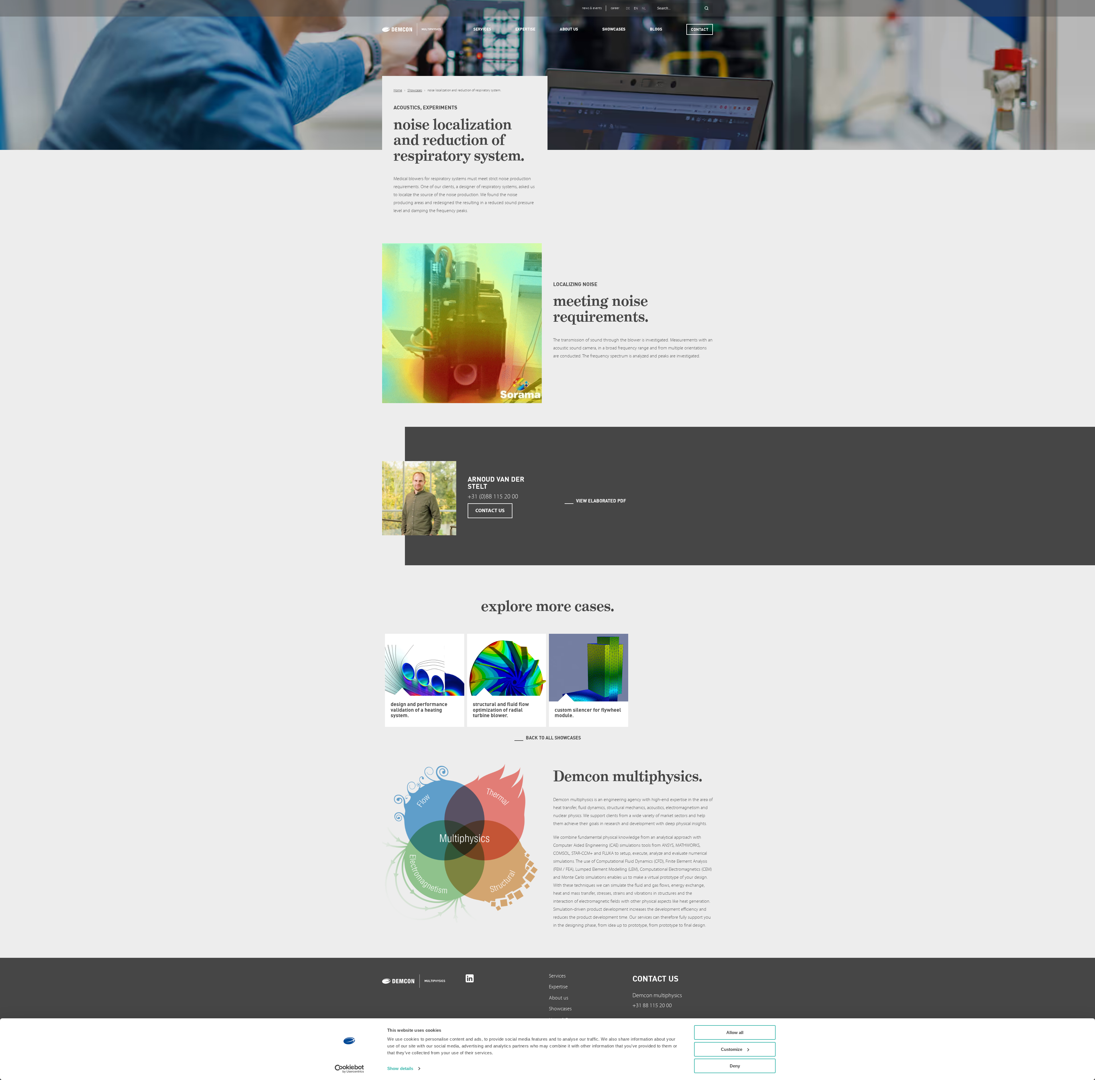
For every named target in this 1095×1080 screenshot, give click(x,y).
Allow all (734, 1032)
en (636, 8)
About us (558, 998)
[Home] (409, 29)
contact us (490, 511)
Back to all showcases (553, 737)
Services (557, 976)
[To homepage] (422, 981)
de (628, 8)
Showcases (414, 90)
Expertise (558, 987)
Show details (400, 1068)
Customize (731, 1049)
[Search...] (706, 8)
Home (398, 90)
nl (644, 8)
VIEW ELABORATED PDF (601, 500)
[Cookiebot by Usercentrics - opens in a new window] (349, 1069)
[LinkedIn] (470, 978)
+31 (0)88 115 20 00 (493, 496)
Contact (699, 29)
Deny (735, 1065)
